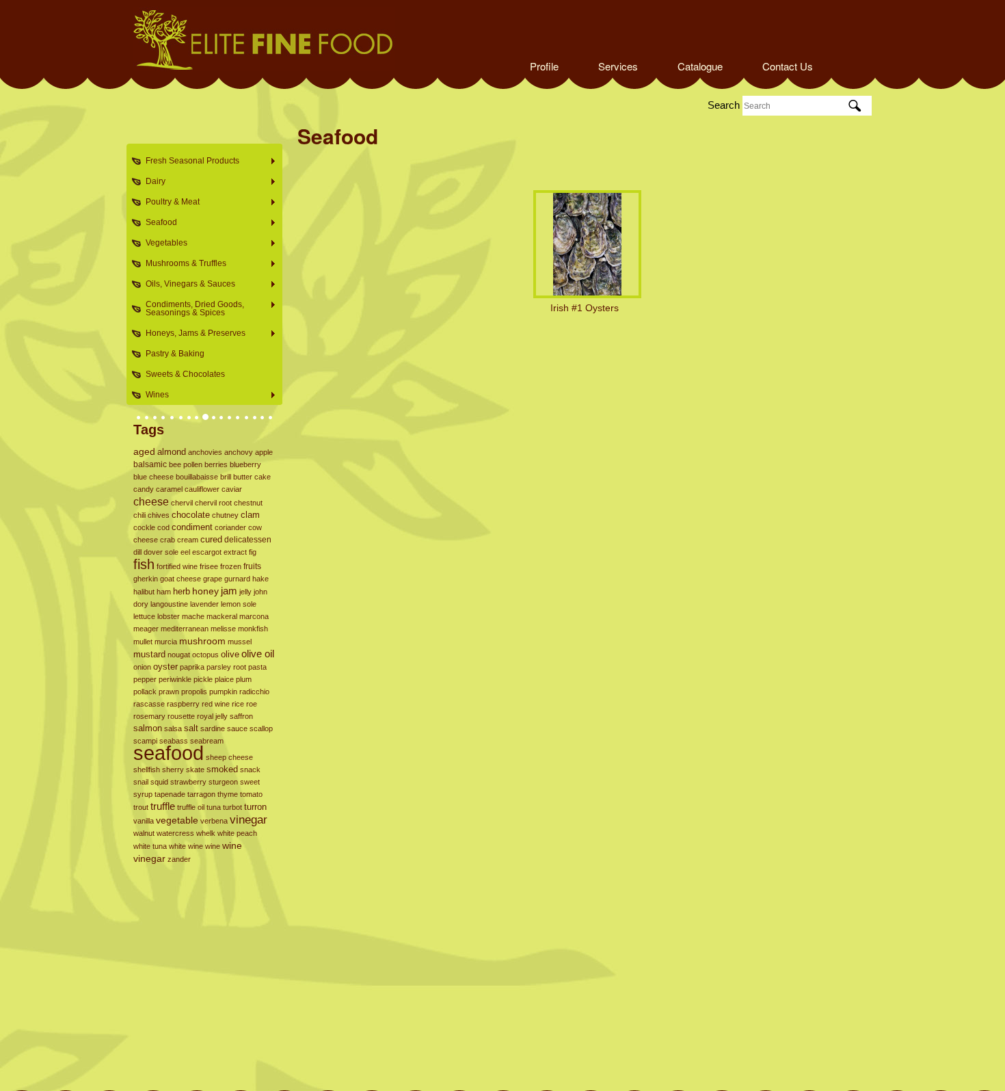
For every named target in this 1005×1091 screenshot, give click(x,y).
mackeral (221, 616)
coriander (230, 527)
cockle (144, 527)
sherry (173, 769)
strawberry (188, 782)
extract (235, 552)
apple (264, 452)
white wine (186, 846)
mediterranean (185, 629)
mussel (240, 641)
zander (179, 859)
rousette (181, 716)
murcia (166, 641)
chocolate (191, 515)
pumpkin (223, 691)
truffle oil (190, 807)
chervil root (213, 503)
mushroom (202, 640)
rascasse (149, 704)
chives (159, 515)
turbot (232, 807)
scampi (145, 741)
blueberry (245, 464)
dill (137, 552)
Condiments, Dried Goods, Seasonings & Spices (190, 308)
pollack (145, 691)
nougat (179, 654)
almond (171, 452)
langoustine (169, 604)
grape (212, 579)
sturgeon (223, 782)
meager (146, 629)
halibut (144, 592)
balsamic (150, 464)
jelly (245, 592)
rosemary (149, 716)
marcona (254, 616)
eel (185, 552)
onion (142, 667)
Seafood (157, 223)
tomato (251, 794)
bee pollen (185, 464)
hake (260, 579)
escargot (207, 552)
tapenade (170, 794)
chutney (225, 515)
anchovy (238, 452)
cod (163, 527)
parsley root (226, 667)
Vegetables (162, 243)
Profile (544, 66)
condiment (192, 527)
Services (618, 66)
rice (238, 704)
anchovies (205, 452)
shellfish (146, 769)
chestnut (248, 503)
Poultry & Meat (168, 202)
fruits (252, 566)
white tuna (150, 846)
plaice (224, 679)
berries (216, 464)
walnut (144, 833)
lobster (168, 616)
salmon (147, 728)
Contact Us (787, 66)
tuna (213, 807)
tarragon (201, 794)
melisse (223, 629)
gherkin (145, 579)
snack (250, 769)
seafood (168, 752)
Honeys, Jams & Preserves (191, 333)
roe (251, 704)
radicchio (254, 691)
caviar (232, 489)
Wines (153, 395)
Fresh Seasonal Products (188, 161)
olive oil (257, 653)
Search (724, 105)
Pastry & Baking (175, 353)
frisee (209, 566)
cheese (151, 501)
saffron (241, 716)
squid (159, 782)
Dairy (151, 181)
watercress (175, 833)
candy (143, 489)
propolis (194, 691)
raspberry (183, 704)
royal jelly (212, 716)
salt (191, 728)
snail (140, 782)
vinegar (248, 819)
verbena (214, 821)
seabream (207, 741)
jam (229, 590)
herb (181, 591)
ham (164, 592)
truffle (162, 806)
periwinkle (175, 679)
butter (242, 477)
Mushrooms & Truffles (181, 264)
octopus (205, 654)
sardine (212, 728)
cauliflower (202, 489)
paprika (192, 667)
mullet (142, 641)
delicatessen (247, 539)
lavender (204, 604)
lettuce (144, 616)
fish (144, 564)
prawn (169, 691)
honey (205, 591)
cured (211, 539)
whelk (205, 833)
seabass (173, 741)
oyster (165, 667)
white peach (237, 833)
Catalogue (700, 66)
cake (262, 477)
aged (144, 452)
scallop (261, 728)
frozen (230, 566)
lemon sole (238, 604)
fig (252, 552)
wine (212, 846)
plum (244, 679)
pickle (203, 679)
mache (193, 616)
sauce (237, 728)
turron (255, 807)
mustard (149, 654)
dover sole (161, 552)
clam (250, 515)
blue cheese (153, 477)
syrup (142, 794)
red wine (216, 704)
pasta (257, 667)
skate (195, 769)
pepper (145, 679)
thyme (227, 794)
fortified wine (177, 566)
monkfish (253, 629)
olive (230, 654)
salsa (173, 728)
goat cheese (180, 579)
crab (167, 540)
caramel (169, 489)
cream (187, 540)
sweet (250, 782)
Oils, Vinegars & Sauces (186, 284)
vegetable (177, 820)
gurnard (237, 579)
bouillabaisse (197, 477)
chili (139, 515)
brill (225, 477)
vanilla (143, 821)
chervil (182, 503)
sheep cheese (229, 757)
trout (140, 807)
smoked (222, 769)
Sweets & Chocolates (185, 374)
